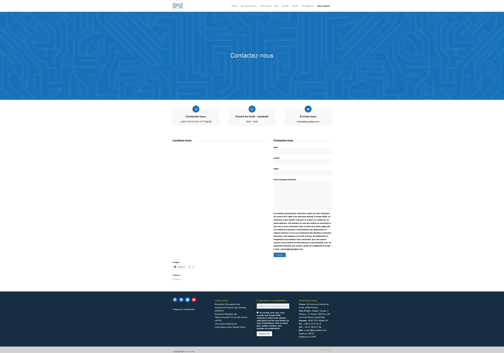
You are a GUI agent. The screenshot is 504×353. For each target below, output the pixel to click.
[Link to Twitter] (325, 350)
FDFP (313, 336)
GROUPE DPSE (189, 351)
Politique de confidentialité (184, 309)
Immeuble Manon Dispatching (311, 317)
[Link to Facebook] (318, 350)
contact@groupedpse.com (315, 330)
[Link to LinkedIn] (322, 350)
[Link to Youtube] (329, 350)
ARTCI (311, 333)
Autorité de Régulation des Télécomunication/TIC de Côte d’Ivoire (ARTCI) (231, 317)
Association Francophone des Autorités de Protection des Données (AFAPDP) (230, 307)
